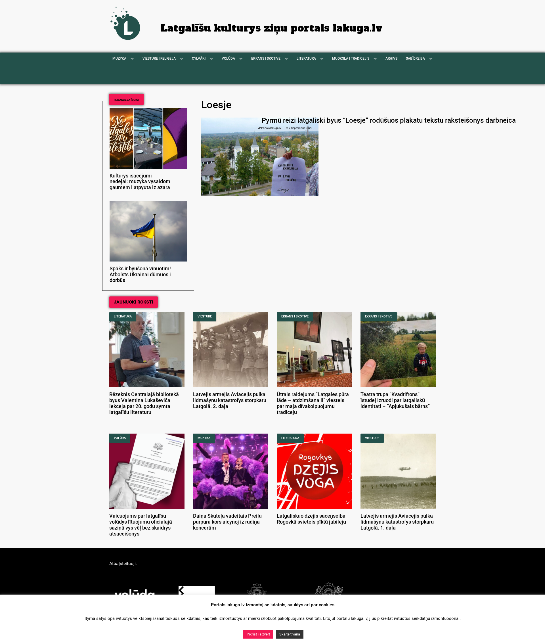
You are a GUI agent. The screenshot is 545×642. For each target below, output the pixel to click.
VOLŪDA (120, 438)
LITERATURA (123, 316)
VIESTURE (205, 316)
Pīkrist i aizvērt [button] (258, 634)
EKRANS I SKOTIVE (295, 316)
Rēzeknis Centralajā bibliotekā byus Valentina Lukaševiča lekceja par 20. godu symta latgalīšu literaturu (144, 403)
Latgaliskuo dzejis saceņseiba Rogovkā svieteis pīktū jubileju (311, 519)
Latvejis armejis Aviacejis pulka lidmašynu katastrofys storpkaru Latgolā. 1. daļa (397, 522)
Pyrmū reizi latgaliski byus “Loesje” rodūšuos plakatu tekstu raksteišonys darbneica (389, 120)
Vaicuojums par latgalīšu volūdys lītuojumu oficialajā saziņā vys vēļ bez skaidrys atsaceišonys (140, 524)
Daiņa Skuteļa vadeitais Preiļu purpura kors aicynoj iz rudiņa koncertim (227, 522)
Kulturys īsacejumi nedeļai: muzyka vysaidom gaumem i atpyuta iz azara (140, 182)
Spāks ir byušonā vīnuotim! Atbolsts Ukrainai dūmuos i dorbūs (140, 274)
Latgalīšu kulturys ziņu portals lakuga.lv (271, 28)
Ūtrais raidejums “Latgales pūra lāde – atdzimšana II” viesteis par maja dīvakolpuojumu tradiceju (313, 403)
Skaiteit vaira (289, 634)
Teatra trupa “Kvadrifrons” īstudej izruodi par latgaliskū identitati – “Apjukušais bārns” (395, 400)
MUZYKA (204, 438)
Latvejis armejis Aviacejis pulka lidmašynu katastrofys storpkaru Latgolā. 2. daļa (229, 400)
